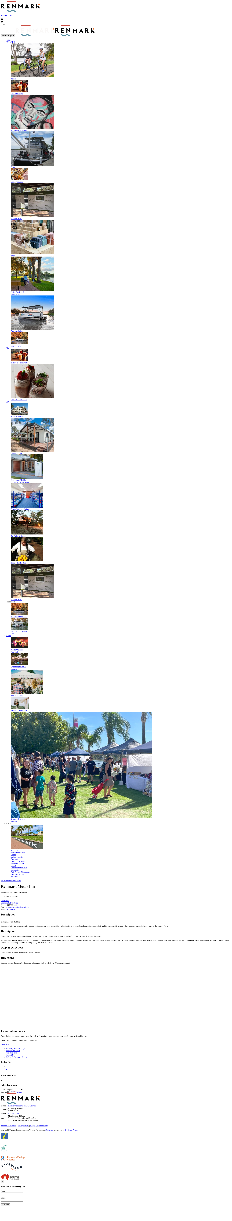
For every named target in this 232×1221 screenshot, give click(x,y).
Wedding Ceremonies (19, 710)
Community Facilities (19, 868)
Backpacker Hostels (18, 563)
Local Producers (17, 182)
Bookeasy (49, 1130)
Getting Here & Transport (16, 858)
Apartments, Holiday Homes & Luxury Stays (20, 481)
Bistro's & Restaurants (19, 363)
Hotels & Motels (17, 416)
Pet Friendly (15, 876)
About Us (14, 850)
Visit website (10, 909)
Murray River (16, 346)
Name (3, 1191)
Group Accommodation (20, 509)
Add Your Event (17, 696)
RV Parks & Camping (19, 536)
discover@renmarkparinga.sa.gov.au (22, 1106)
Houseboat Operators (19, 617)
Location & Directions (9, 903)
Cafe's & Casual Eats (19, 400)
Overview (5, 901)
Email (3, 1198)
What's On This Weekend (17, 651)
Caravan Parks (16, 453)
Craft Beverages (17, 94)
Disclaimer (43, 1126)
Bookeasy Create (71, 1130)
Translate (18, 1092)
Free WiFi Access (17, 874)
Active (13, 79)
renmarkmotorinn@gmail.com (17, 907)
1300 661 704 (6, 15)
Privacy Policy (23, 1126)
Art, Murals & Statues (19, 130)
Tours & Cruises (17, 331)
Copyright (34, 1126)
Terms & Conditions (8, 1126)
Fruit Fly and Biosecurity (20, 872)
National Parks (16, 219)
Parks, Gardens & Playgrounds (17, 293)
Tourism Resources (13, 1051)
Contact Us (15, 870)
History (13, 167)
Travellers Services (18, 861)
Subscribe (5, 1205)
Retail (13, 255)
